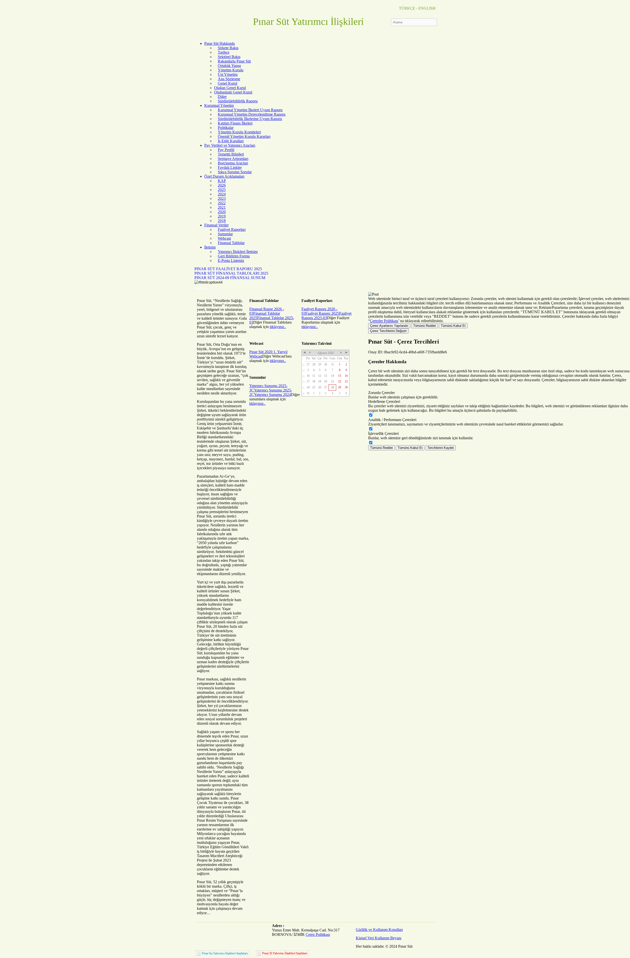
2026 (222, 185)
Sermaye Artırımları (233, 159)
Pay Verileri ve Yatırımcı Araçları (229, 145)
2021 (222, 207)
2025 (222, 190)
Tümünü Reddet (424, 326)
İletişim (210, 247)
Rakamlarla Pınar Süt (234, 61)
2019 (222, 216)
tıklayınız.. (278, 327)
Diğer (222, 96)
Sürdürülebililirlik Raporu (238, 101)
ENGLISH (427, 8)
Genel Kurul (227, 83)
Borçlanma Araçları (233, 163)
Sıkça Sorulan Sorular (235, 172)
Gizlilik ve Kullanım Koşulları (379, 929)
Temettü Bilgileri (231, 154)
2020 (222, 212)
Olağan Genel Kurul (230, 88)
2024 (222, 194)
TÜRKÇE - (408, 8)
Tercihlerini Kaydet (440, 448)
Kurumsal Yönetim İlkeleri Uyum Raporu (250, 110)
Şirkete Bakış (228, 48)
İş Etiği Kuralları (231, 141)
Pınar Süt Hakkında (219, 43)
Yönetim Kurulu (230, 70)
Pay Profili (226, 150)
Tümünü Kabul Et (453, 326)
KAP (222, 181)
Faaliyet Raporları (232, 229)
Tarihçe (223, 52)
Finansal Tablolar (231, 243)
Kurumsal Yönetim (219, 105)
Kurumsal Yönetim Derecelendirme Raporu (251, 114)
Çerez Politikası (318, 934)
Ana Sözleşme (229, 79)
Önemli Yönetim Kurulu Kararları (244, 136)
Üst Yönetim (227, 74)
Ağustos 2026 (325, 353)
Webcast (224, 238)
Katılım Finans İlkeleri (235, 123)
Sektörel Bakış (229, 57)
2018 (222, 221)
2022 (222, 203)
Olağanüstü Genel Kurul (233, 92)
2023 (222, 198)
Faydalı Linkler (230, 167)
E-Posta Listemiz (231, 260)
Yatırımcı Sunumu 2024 (272, 395)
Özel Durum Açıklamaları (224, 176)
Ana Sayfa (201, 288)
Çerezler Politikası (384, 321)
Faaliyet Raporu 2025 (322, 313)
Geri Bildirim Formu (234, 256)
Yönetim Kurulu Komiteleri (239, 132)
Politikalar (226, 128)
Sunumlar (225, 234)
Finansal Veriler (216, 225)
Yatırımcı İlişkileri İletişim (238, 252)
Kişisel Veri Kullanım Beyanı (378, 938)
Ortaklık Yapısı (229, 65)
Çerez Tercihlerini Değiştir (388, 331)
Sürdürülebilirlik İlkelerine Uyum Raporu (250, 119)
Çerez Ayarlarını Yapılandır (389, 326)
